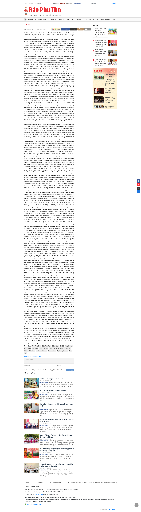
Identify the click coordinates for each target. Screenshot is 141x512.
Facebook (78, 3)
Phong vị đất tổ (43, 19)
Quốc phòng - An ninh (103, 19)
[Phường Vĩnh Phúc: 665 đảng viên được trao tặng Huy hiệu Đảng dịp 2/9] (112, 42)
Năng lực (35, 348)
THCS (62, 346)
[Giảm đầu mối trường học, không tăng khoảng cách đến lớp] (31, 408)
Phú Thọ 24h (32, 19)
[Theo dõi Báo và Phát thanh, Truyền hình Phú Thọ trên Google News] (56, 29)
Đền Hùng (55, 346)
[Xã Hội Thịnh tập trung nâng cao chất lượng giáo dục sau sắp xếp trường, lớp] (31, 453)
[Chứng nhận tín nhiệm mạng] (33, 504)
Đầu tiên (31, 351)
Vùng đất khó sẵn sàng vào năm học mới (52, 390)
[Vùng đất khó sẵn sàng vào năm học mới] (31, 394)
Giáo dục (80, 19)
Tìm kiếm (113, 3)
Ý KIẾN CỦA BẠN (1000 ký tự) (32, 357)
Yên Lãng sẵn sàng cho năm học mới (51, 379)
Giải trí (113, 19)
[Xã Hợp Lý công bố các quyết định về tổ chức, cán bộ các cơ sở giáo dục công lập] (31, 424)
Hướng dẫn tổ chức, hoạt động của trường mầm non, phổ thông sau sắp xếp (101, 32)
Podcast (70, 3)
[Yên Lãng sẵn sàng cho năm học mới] (31, 383)
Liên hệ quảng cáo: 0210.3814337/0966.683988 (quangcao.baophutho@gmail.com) (93, 482)
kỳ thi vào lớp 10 (41, 351)
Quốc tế (92, 19)
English (57, 3)
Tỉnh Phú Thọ (36, 346)
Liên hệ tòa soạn (56, 482)
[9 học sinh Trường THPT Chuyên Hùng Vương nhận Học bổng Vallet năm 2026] (31, 468)
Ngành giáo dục (62, 351)
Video (63, 3)
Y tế (86, 19)
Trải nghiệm (52, 351)
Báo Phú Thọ (46, 346)
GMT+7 (34, 3)
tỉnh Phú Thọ (44, 348)
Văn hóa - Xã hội (64, 19)
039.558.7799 (39, 494)
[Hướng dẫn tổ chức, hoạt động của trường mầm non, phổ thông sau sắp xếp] (112, 31)
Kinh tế (73, 19)
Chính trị (53, 19)
